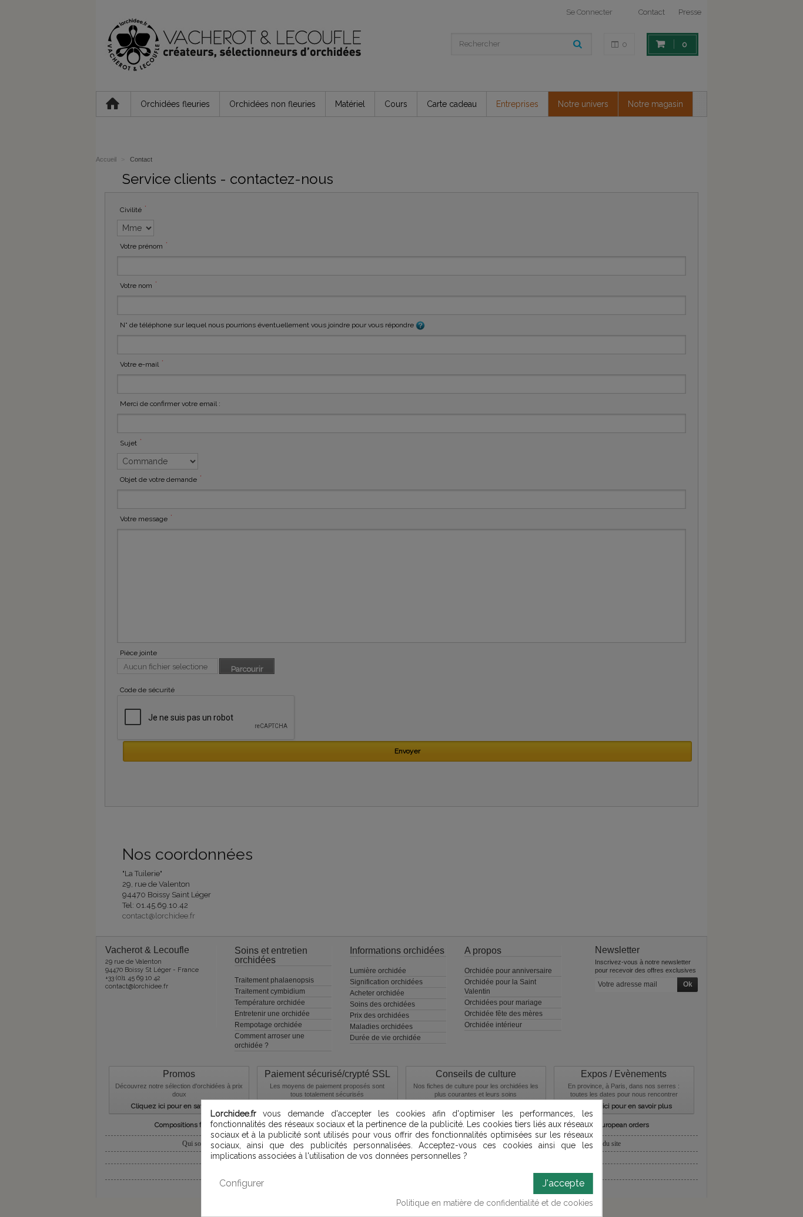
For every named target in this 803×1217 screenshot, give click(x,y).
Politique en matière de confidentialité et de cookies (494, 1203)
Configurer (241, 1183)
